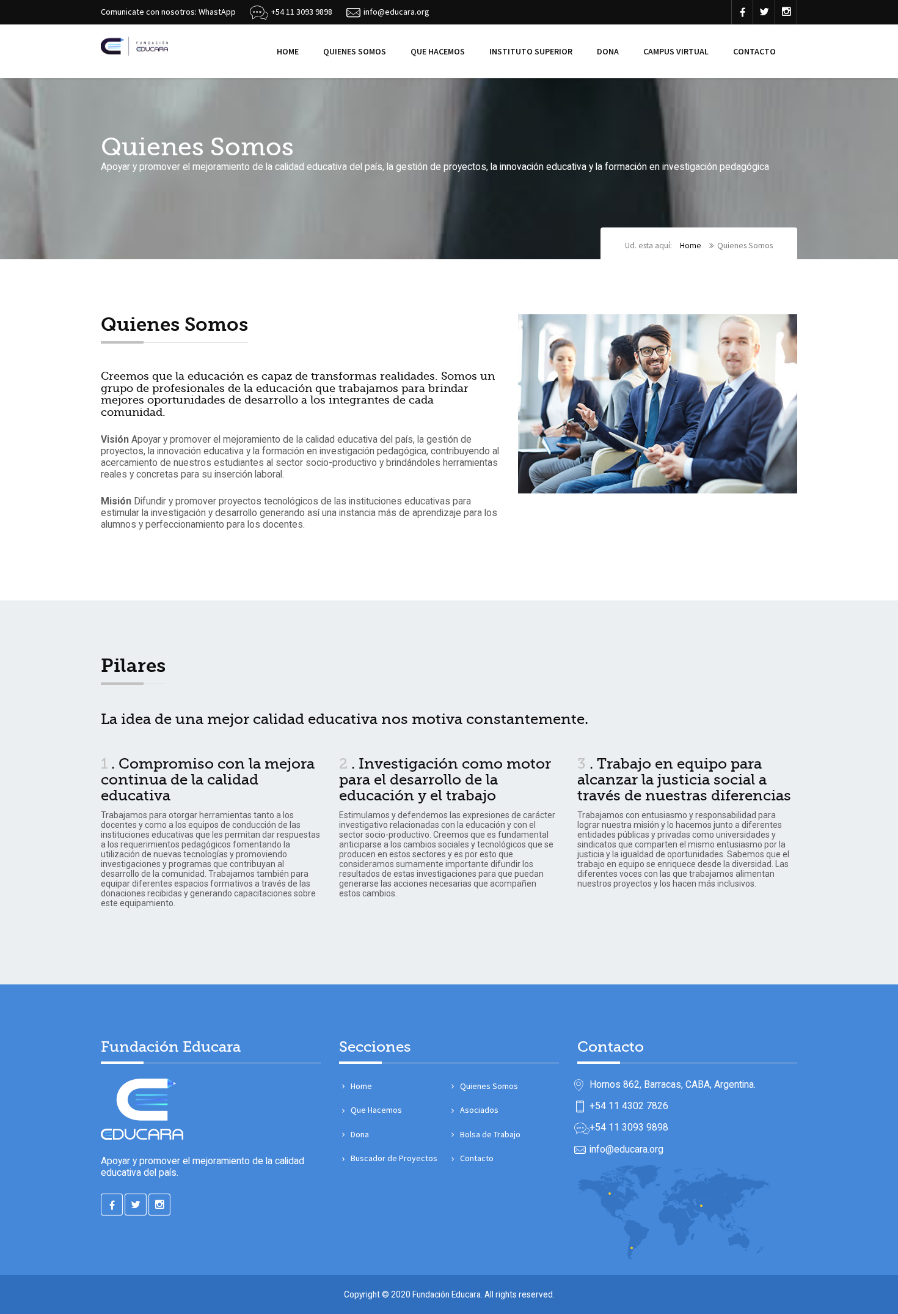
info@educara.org (626, 1149)
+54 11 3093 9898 (301, 11)
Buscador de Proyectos (394, 1158)
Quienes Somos (354, 51)
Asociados (479, 1109)
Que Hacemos (438, 51)
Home (288, 51)
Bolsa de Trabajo (490, 1134)
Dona (608, 51)
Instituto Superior (530, 51)
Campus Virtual (676, 51)
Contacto (754, 51)
